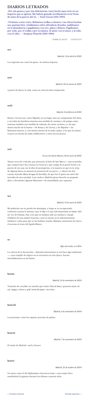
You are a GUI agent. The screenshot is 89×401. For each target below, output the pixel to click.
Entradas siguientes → (73, 394)
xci (9, 196)
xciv (9, 77)
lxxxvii (11, 333)
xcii (9, 149)
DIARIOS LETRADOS (27, 7)
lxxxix (10, 274)
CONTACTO (76, 39)
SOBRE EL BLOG (59, 39)
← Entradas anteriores (15, 394)
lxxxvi (10, 361)
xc (8, 239)
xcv (9, 49)
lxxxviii (11, 305)
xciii (9, 105)
